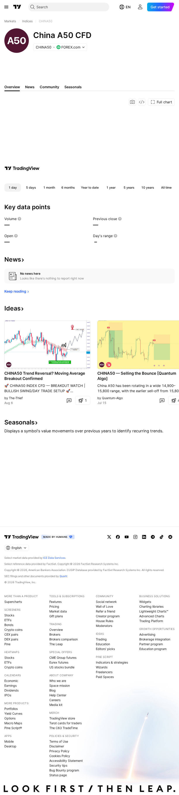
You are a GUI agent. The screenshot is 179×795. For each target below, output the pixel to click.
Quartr (63, 576)
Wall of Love (104, 606)
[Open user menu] (140, 7)
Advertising (147, 634)
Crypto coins (13, 629)
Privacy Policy (59, 751)
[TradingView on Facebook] (118, 537)
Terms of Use (58, 741)
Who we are (57, 681)
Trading (101, 639)
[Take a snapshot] (132, 102)
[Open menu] (6, 7)
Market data (58, 611)
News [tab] (29, 87)
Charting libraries (151, 606)
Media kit (55, 705)
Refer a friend (105, 611)
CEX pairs (11, 634)
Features (55, 602)
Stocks (9, 615)
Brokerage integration (154, 639)
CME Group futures (62, 657)
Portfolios (11, 708)
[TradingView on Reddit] (170, 537)
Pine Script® (13, 728)
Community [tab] (49, 87)
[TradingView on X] (109, 537)
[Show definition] (19, 219)
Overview (56, 629)
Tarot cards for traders (65, 723)
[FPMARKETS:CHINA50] (8, 364)
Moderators (104, 626)
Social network (106, 602)
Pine (7, 644)
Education (103, 644)
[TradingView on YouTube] (127, 537)
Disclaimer (56, 746)
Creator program (108, 616)
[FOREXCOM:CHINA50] (101, 364)
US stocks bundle (61, 667)
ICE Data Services (54, 557)
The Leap (56, 644)
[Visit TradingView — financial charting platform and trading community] (22, 168)
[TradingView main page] (17, 7)
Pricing (54, 606)
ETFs (7, 620)
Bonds (8, 625)
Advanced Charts (151, 616)
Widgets (145, 602)
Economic (11, 681)
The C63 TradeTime (63, 728)
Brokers (54, 634)
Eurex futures (58, 662)
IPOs (7, 695)
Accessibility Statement (66, 760)
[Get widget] (141, 102)
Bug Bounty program (64, 770)
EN (128, 7)
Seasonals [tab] (73, 87)
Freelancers (104, 672)
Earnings (10, 685)
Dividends (11, 690)
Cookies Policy (59, 756)
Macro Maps (13, 723)
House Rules (104, 621)
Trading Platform (151, 621)
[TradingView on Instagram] (135, 537)
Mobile (9, 741)
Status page (58, 775)
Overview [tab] (12, 87)
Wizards (101, 667)
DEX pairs (11, 639)
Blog (52, 690)
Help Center (57, 695)
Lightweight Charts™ (153, 611)
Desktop (10, 746)
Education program (153, 649)
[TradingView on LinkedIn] (144, 537)
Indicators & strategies (112, 662)
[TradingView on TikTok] (161, 537)
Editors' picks (105, 649)
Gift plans (56, 616)
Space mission (59, 685)
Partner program (151, 644)
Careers (54, 700)
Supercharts (13, 602)
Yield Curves (13, 713)
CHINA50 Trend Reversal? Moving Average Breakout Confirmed (44, 376)
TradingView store (62, 718)
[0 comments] (69, 400)
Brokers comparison (63, 639)
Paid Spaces (105, 677)
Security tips (58, 765)
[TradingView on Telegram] (153, 537)
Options (9, 718)
